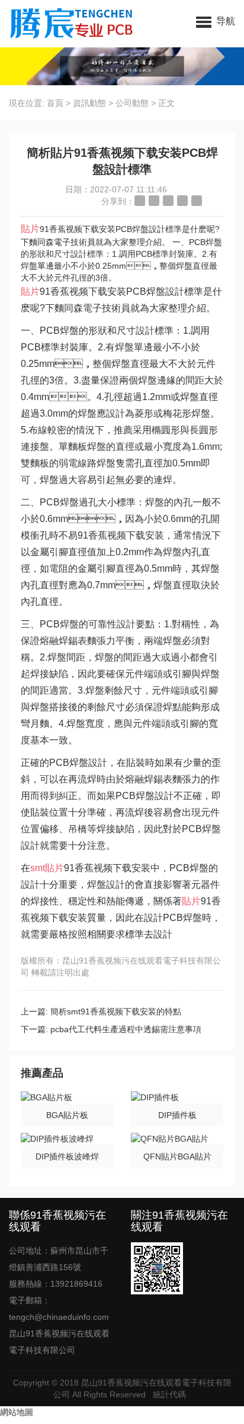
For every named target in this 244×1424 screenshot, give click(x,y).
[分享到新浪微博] (139, 200)
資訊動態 (89, 103)
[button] (215, 21)
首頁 (55, 103)
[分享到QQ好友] (168, 200)
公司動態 (132, 103)
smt (37, 868)
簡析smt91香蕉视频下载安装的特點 (115, 1011)
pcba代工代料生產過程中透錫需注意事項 (125, 1029)
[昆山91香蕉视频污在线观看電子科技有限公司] (72, 23)
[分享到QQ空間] (154, 200)
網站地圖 (16, 1412)
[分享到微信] (182, 200)
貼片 (30, 229)
